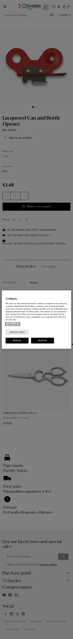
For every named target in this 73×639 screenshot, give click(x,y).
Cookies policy (13, 324)
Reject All (42, 340)
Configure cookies (17, 332)
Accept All (17, 340)
